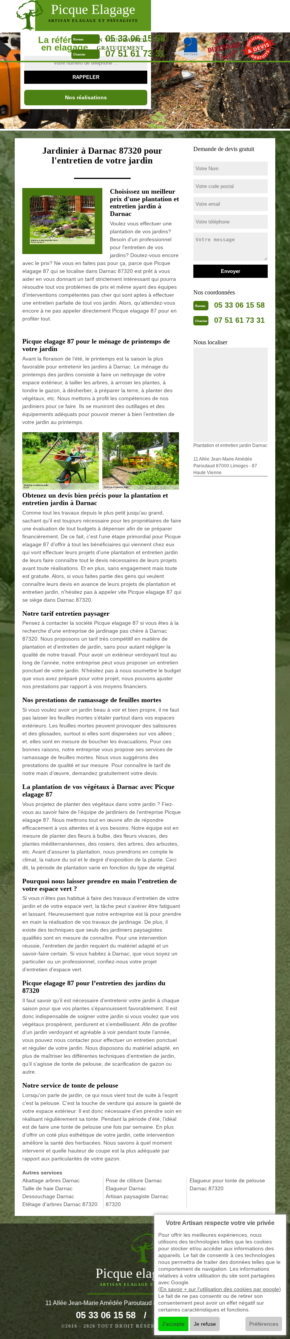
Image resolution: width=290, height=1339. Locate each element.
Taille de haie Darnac (47, 1188)
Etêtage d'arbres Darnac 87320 (59, 1204)
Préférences (263, 1324)
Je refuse (205, 1324)
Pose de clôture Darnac (134, 1180)
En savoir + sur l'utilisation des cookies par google (219, 1289)
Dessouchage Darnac (48, 1196)
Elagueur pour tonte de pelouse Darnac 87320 (227, 1184)
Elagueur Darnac (126, 1188)
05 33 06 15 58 (135, 38)
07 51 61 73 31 (135, 53)
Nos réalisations (86, 97)
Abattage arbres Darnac (51, 1180)
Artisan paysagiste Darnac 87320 (137, 1200)
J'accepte (173, 1324)
